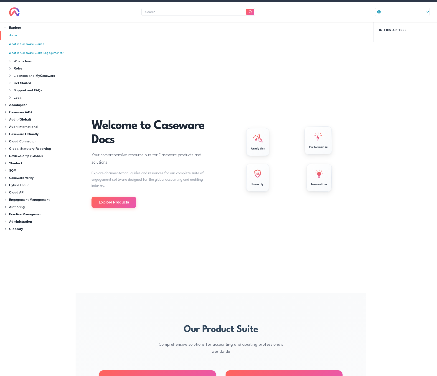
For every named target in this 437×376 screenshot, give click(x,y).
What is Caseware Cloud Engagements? (36, 53)
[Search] (250, 12)
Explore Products (114, 202)
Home (13, 35)
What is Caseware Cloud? (26, 44)
